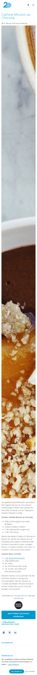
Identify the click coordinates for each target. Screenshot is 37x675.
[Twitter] (9, 632)
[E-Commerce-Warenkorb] (28, 5)
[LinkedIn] (15, 632)
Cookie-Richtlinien (13, 665)
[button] (30, 671)
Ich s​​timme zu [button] (16, 671)
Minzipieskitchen (20, 595)
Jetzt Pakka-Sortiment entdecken (18, 615)
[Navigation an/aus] (33, 5)
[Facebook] (3, 632)
